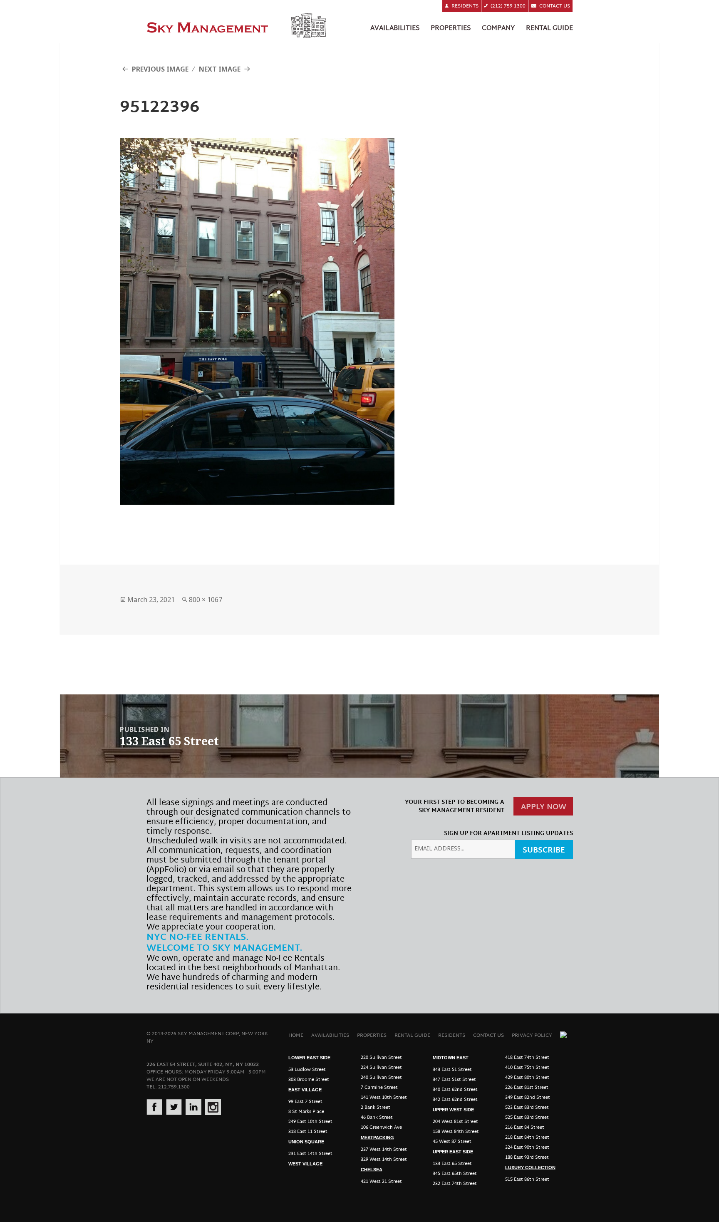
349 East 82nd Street (527, 1097)
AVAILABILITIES (330, 1035)
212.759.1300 (174, 1087)
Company (498, 28)
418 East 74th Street (527, 1057)
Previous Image (160, 69)
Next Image (219, 69)
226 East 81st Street (526, 1087)
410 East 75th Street (527, 1067)
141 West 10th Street (384, 1097)
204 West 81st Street (455, 1121)
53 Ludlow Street (307, 1069)
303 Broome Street (308, 1079)
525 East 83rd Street (527, 1117)
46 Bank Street (377, 1117)
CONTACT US (488, 1035)
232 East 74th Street (455, 1183)
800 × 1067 (205, 599)
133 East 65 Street (452, 1163)
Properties (451, 28)
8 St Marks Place (306, 1111)
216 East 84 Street (524, 1127)
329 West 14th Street (384, 1159)
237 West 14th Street (384, 1149)
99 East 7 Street (305, 1102)
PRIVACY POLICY (532, 1035)
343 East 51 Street (452, 1069)
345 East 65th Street (455, 1173)
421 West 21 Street (381, 1181)
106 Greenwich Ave (381, 1127)
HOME (295, 1035)
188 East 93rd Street (527, 1157)
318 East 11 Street (307, 1131)
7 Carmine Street (379, 1087)
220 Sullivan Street (381, 1057)
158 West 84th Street (456, 1131)
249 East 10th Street (310, 1121)
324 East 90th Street (527, 1147)
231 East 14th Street (310, 1154)
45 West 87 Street (452, 1141)
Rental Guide (549, 28)
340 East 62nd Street (455, 1089)
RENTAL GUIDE (412, 1035)
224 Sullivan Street (381, 1067)
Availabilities (394, 28)
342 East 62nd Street (455, 1099)
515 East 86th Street (527, 1179)
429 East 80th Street (527, 1077)
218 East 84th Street (527, 1137)
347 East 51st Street (454, 1079)
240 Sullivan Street (381, 1077)
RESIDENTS (451, 1035)
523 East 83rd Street (527, 1107)
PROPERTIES (372, 1035)
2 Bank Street (375, 1107)
